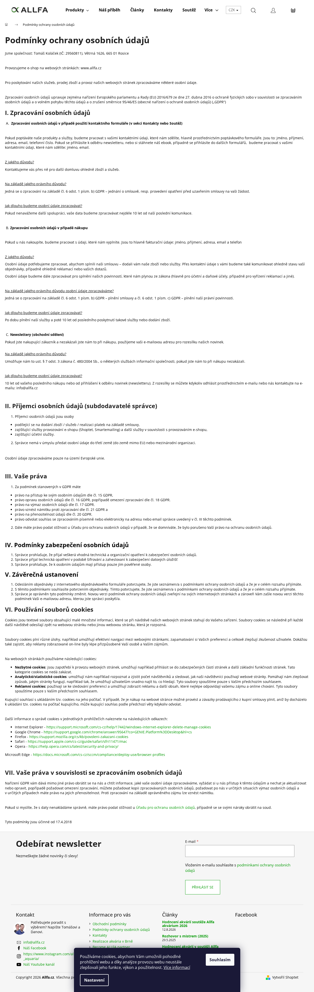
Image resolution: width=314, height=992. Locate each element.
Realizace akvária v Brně (113, 941)
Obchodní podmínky (109, 923)
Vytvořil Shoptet (285, 977)
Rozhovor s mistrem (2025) (185, 936)
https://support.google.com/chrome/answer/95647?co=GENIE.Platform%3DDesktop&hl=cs (118, 732)
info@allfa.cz (34, 942)
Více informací (177, 967)
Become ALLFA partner (111, 947)
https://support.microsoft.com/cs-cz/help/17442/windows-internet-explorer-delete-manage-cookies (128, 727)
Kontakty (100, 935)
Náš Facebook (34, 948)
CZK (232, 9)
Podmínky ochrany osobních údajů (121, 929)
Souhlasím (220, 959)
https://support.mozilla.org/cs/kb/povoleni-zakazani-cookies (78, 736)
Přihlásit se (202, 887)
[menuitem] (77, 10)
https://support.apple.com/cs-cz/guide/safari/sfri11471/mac (77, 741)
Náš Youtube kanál (39, 964)
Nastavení (94, 980)
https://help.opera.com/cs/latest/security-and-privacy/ (73, 746)
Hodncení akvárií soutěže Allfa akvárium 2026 (188, 924)
